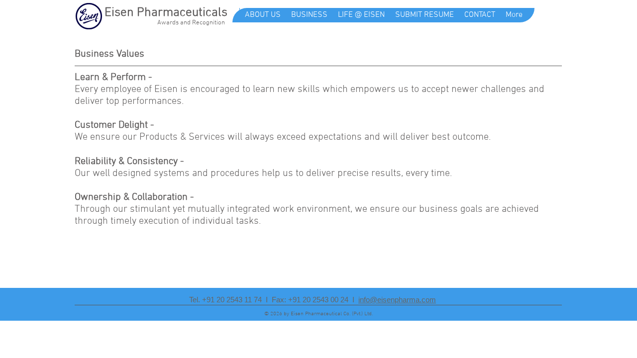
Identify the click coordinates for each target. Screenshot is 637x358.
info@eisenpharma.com (397, 299)
